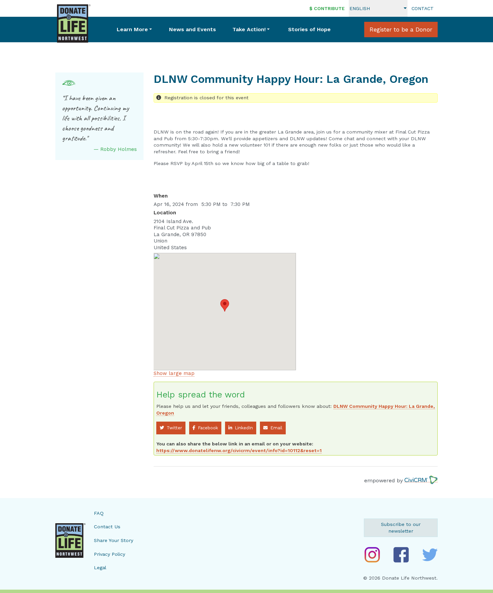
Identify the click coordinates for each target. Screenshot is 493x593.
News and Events (192, 29)
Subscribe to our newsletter (401, 528)
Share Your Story (113, 540)
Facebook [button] (206, 427)
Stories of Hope (309, 29)
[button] (224, 305)
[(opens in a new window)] (372, 554)
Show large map (174, 373)
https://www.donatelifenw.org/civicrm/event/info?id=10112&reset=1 (239, 450)
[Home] (74, 23)
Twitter (173, 427)
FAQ (99, 513)
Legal (100, 567)
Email (275, 427)
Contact (423, 8)
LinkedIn (242, 427)
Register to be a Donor (401, 29)
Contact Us (107, 526)
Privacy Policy (109, 554)
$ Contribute (327, 8)
